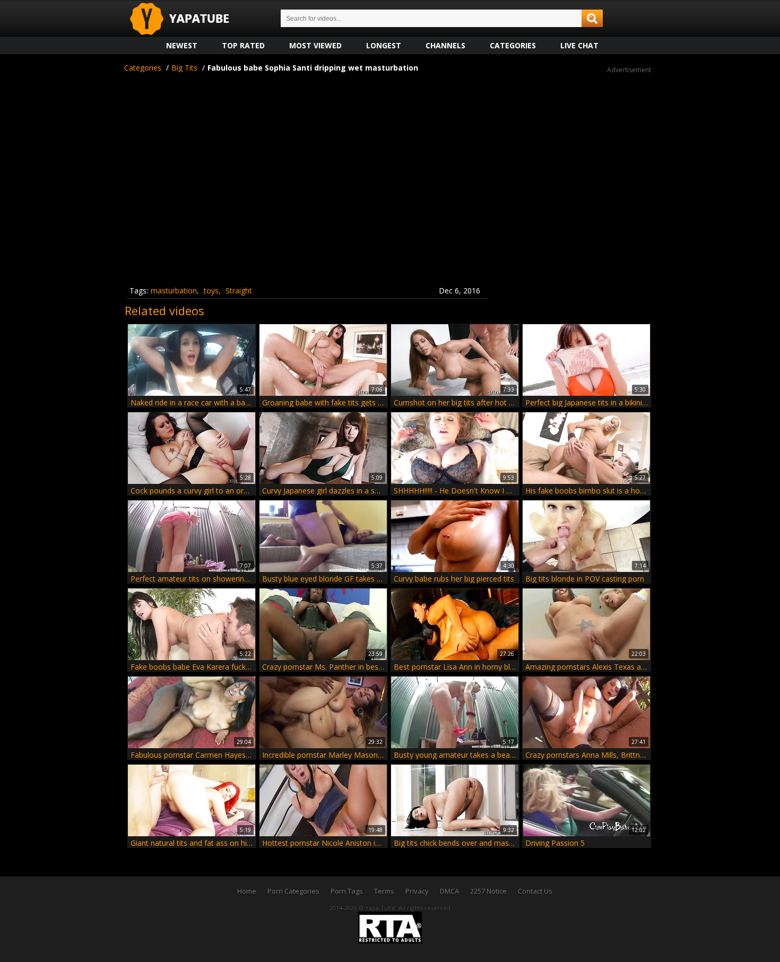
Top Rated (243, 45)
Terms (384, 891)
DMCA (449, 891)
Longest (383, 45)
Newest (181, 45)
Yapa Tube (187, 19)
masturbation (174, 290)
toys (211, 290)
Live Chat (579, 45)
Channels (445, 45)
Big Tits (184, 68)
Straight (239, 290)
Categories (513, 45)
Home (246, 891)
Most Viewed (315, 45)
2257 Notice (488, 891)
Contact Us (535, 891)
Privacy (417, 891)
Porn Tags (347, 891)
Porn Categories (293, 891)
